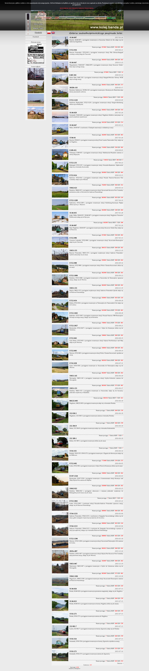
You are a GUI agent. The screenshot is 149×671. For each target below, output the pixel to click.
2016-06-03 (119, 476)
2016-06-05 (119, 463)
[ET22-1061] (60, 510)
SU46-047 (73, 62)
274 (122, 122)
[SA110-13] (36, 80)
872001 (104, 47)
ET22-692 (73, 463)
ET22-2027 (73, 326)
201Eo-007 (73, 551)
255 (116, 122)
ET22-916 (73, 50)
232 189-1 (73, 438)
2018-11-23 (119, 62)
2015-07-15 (119, 589)
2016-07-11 (119, 363)
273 (122, 85)
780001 (104, 323)
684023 (104, 110)
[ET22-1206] (60, 548)
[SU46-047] (60, 72)
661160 (104, 122)
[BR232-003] (60, 410)
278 (122, 410)
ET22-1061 (73, 501)
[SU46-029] (60, 122)
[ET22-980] (60, 272)
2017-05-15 (119, 238)
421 (122, 398)
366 (116, 85)
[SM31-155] (60, 260)
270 (116, 460)
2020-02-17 (119, 87)
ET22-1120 (73, 100)
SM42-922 (73, 488)
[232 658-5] (60, 423)
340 (116, 110)
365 (116, 135)
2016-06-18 (119, 401)
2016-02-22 (119, 501)
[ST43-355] (60, 460)
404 (122, 172)
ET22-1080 (73, 275)
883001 (104, 197)
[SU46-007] (60, 47)
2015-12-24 (119, 551)
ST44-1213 (73, 526)
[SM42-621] (60, 197)
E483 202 (72, 75)
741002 (104, 147)
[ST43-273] (60, 623)
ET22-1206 (73, 539)
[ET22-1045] (60, 322)
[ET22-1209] (60, 210)
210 (122, 197)
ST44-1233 (73, 513)
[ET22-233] (60, 172)
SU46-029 (73, 113)
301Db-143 (73, 87)
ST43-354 (73, 639)
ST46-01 (72, 138)
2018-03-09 (119, 100)
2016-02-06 (119, 513)
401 (122, 310)
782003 (104, 185)
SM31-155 (73, 250)
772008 (104, 460)
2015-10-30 (119, 576)
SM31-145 (73, 376)
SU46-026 (73, 589)
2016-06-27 (119, 388)
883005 (104, 573)
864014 (104, 85)
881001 (104, 385)
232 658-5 (73, 413)
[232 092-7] (60, 636)
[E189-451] (60, 160)
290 (122, 222)
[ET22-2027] (60, 335)
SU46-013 (73, 601)
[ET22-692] (60, 473)
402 (122, 385)
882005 (104, 285)
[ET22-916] (60, 59)
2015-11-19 (119, 564)
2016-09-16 (119, 263)
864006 (104, 210)
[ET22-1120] (60, 109)
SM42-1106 (73, 576)
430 (122, 97)
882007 (104, 373)
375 (116, 385)
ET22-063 (73, 338)
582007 (104, 561)
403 (122, 135)
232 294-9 (73, 426)
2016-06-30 (119, 376)
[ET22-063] (60, 348)
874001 (106, 72)
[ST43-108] (36, 106)
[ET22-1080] (60, 285)
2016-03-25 (119, 488)
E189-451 (72, 150)
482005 (104, 135)
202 (122, 59)
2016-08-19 (119, 338)
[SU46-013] (60, 611)
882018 (104, 360)
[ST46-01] (60, 147)
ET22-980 (73, 263)
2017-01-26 (119, 37)
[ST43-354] (60, 648)
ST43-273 (73, 614)
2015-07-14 (119, 651)
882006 (104, 272)
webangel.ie (77, 668)
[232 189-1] (60, 448)
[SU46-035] (60, 222)
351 (122, 185)
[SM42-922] (60, 498)
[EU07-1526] (60, 485)
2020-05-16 (119, 75)
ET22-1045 (73, 313)
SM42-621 (73, 188)
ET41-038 (73, 363)
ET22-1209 (73, 200)
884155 (104, 247)
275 (122, 460)
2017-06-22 (119, 163)
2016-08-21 (119, 326)
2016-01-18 (119, 539)
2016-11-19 (119, 250)
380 (116, 59)
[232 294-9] (60, 435)
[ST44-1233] (60, 523)
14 (122, 72)
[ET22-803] (60, 360)
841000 (104, 310)
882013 (104, 548)
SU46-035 (73, 213)
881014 (105, 398)
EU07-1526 (73, 476)
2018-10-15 (119, 175)
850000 (104, 485)
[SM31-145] (60, 385)
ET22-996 (73, 238)
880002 (104, 523)
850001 (104, 260)
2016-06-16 (119, 451)
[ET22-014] (60, 185)
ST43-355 (73, 451)
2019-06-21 (119, 50)
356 (116, 47)
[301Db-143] (60, 97)
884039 (104, 59)
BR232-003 (73, 401)
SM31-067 (73, 564)
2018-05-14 (119, 188)
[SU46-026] (60, 598)
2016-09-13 (119, 275)
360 (116, 185)
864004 (104, 172)
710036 (105, 160)
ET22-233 (73, 163)
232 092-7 (73, 626)
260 (116, 410)
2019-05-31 (119, 125)
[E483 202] (60, 84)
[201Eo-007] (60, 561)
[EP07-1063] (36, 93)
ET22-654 (73, 300)
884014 (105, 97)
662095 (105, 222)
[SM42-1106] (60, 586)
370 (116, 310)
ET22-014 (73, 175)
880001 (104, 511)
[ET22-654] (60, 310)
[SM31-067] (60, 573)
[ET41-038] (60, 373)
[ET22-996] (60, 247)
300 (117, 160)
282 (122, 47)
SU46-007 (73, 37)
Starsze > (120, 663)
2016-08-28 (119, 300)
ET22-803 (73, 351)
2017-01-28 (119, 213)
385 (116, 197)
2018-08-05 (119, 150)
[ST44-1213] (60, 535)
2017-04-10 (119, 200)
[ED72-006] (36, 119)
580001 (104, 335)
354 (122, 110)
